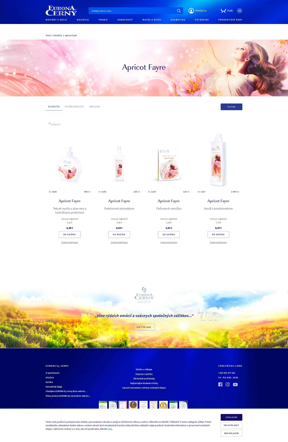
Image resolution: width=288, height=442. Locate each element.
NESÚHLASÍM (231, 433)
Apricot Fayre (71, 35)
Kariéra (49, 382)
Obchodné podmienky (144, 378)
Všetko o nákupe (144, 369)
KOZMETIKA (178, 19)
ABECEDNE (94, 106)
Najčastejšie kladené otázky (144, 383)
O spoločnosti (53, 373)
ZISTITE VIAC (144, 327)
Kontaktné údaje (54, 386)
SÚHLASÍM (231, 417)
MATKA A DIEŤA (151, 19)
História (50, 377)
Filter (231, 107)
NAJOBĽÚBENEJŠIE (74, 106)
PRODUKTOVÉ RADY (230, 19)
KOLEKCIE (83, 19)
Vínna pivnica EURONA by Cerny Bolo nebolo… (68, 395)
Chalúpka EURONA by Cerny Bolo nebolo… (66, 391)
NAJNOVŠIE (54, 106)
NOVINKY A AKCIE (56, 19)
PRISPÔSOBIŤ (231, 425)
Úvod (48, 35)
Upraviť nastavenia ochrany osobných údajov (144, 387)
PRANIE (103, 19)
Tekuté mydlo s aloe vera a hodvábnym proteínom (69, 210)
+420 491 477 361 (226, 373)
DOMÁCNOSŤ (125, 19)
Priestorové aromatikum (119, 208)
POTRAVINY (202, 19)
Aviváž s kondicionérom (218, 208)
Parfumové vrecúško (168, 208)
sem (110, 428)
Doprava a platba (144, 374)
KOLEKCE (58, 35)
